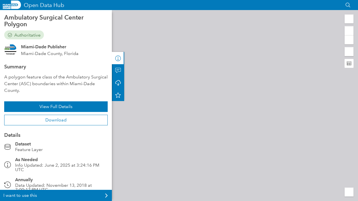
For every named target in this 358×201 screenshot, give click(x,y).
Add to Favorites (118, 95)
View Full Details (55, 106)
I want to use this (20, 195)
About (118, 58)
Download (56, 120)
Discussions (118, 70)
